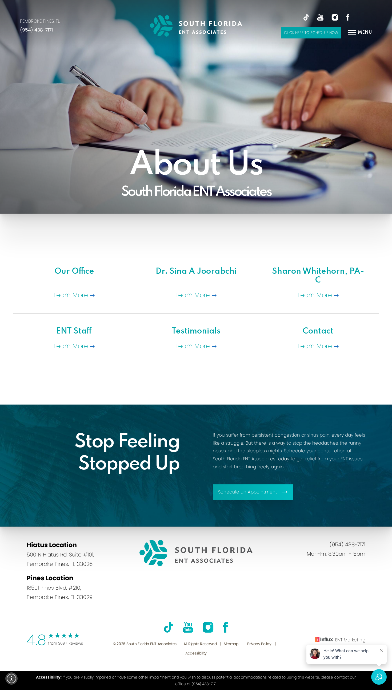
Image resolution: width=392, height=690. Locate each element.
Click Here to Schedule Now (311, 32)
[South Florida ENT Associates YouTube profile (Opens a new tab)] (316, 17)
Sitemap (231, 643)
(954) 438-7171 (36, 30)
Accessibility (196, 653)
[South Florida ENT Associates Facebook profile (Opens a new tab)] (344, 17)
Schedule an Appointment (247, 492)
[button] (11, 678)
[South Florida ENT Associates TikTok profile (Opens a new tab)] (306, 17)
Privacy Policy (259, 643)
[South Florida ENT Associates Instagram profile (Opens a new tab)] (331, 17)
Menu (365, 32)
